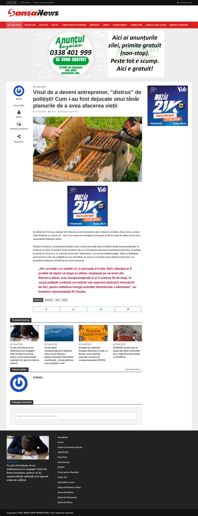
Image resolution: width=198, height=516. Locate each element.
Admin (19, 99)
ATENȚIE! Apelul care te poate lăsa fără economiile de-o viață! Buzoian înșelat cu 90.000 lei (126, 352)
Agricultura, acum (155, 25)
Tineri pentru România (74, 25)
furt (57, 300)
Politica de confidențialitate (43, 3)
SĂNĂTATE (95, 25)
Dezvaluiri (30, 25)
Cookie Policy (25, 3)
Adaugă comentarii (19, 129)
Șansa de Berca (65, 502)
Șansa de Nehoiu (66, 492)
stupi (64, 300)
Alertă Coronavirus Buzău (70, 447)
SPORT (106, 25)
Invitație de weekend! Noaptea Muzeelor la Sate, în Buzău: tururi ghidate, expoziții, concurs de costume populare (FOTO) (93, 354)
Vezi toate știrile (132, 369)
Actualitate (14, 25)
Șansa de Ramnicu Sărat (69, 487)
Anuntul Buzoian (178, 25)
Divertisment (120, 25)
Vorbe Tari (136, 25)
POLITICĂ (43, 25)
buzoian (49, 300)
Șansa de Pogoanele (67, 497)
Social (55, 25)
